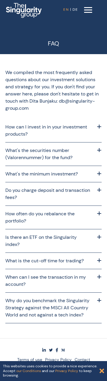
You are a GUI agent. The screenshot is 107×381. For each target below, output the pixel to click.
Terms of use (29, 359)
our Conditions (28, 371)
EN (66, 9)
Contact (82, 359)
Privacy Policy (58, 359)
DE (75, 9)
